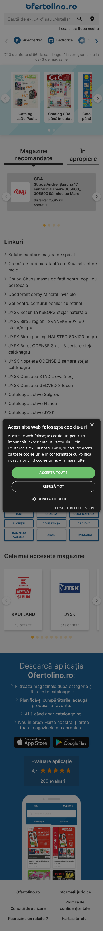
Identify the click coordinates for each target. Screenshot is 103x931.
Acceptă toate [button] (53, 472)
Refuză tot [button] (53, 486)
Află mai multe (72, 460)
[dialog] (52, 465)
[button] (51, 499)
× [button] (92, 425)
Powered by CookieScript (75, 508)
